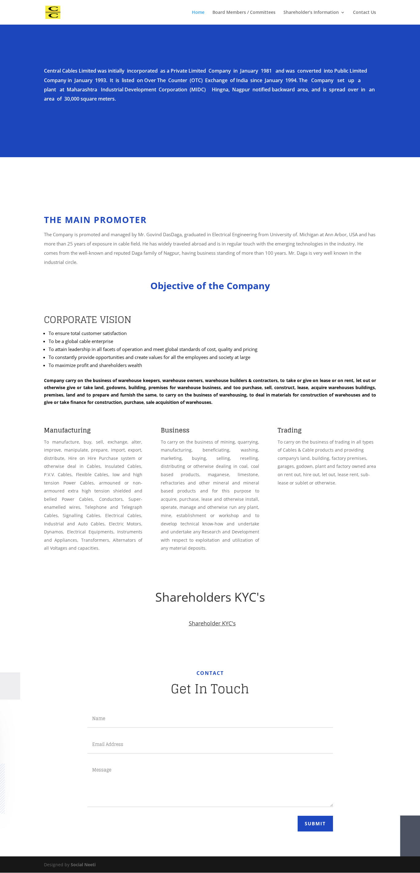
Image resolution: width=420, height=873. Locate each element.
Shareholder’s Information (311, 12)
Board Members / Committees (243, 12)
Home (198, 12)
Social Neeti (83, 864)
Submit (315, 823)
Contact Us (364, 12)
